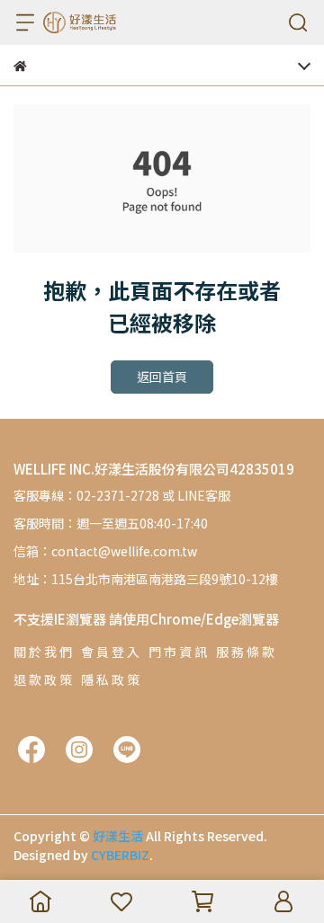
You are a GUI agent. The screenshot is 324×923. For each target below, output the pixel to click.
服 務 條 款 (245, 652)
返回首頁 (162, 377)
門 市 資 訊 (177, 652)
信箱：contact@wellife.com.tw (105, 551)
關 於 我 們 (43, 652)
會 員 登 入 (110, 652)
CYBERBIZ (120, 855)
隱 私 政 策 (110, 679)
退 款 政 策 (43, 679)
